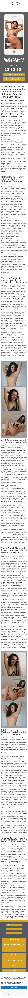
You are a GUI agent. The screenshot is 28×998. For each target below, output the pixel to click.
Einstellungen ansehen (14, 994)
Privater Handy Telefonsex (14, 4)
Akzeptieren (14, 987)
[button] (26, 973)
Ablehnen (14, 991)
